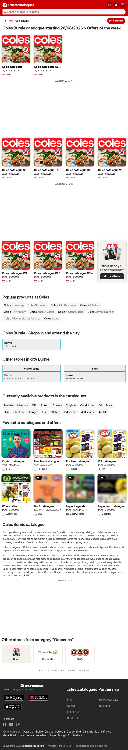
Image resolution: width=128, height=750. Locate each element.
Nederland (41, 735)
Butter (44, 405)
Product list (73, 718)
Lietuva (30, 735)
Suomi (98, 731)
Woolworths (17, 575)
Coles (14, 305)
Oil (100, 405)
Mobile (103, 412)
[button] (116, 5)
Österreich (28, 731)
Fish (44, 412)
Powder (8, 405)
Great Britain (10, 735)
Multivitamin (87, 412)
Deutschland (73, 731)
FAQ (69, 699)
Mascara (22, 405)
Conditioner (87, 405)
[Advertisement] (64, 107)
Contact (71, 705)
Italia (21, 735)
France (107, 731)
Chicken (18, 412)
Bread (109, 405)
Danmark (87, 731)
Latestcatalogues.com (33, 745)
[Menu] (123, 5)
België (39, 731)
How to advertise (108, 699)
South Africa (75, 735)
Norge (52, 735)
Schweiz (60, 731)
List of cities (73, 712)
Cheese (57, 405)
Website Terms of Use (59, 745)
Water (55, 412)
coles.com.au (20, 558)
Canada (48, 731)
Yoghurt (71, 405)
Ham (6, 412)
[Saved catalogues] (109, 5)
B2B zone (104, 705)
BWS (26, 575)
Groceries (95, 572)
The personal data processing (91, 745)
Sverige (62, 735)
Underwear (69, 412)
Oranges (33, 412)
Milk (34, 405)
